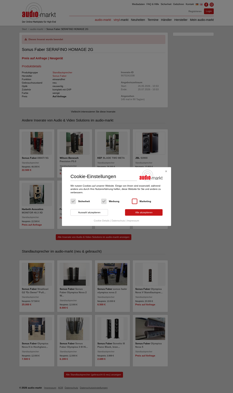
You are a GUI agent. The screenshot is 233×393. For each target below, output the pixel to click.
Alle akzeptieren (143, 212)
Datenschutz (118, 220)
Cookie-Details (102, 220)
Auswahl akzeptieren (89, 212)
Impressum (133, 220)
